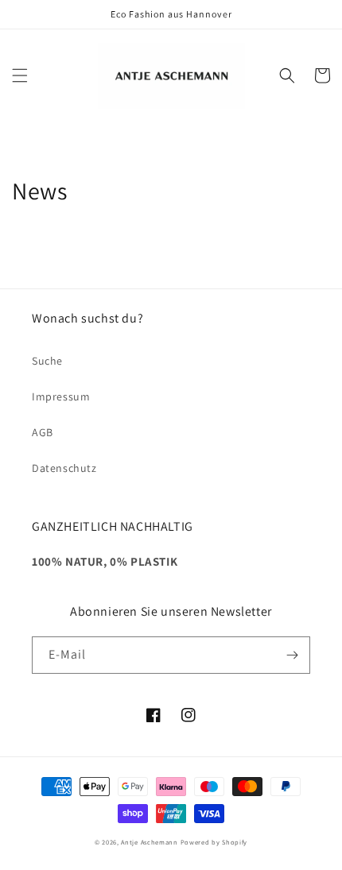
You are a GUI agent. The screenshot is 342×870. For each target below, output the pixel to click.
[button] (19, 75)
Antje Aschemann (149, 841)
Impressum (61, 396)
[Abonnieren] (291, 655)
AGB (42, 432)
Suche (47, 361)
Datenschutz (64, 468)
